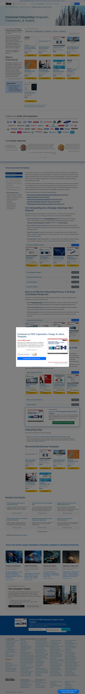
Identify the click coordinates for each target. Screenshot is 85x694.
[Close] (67, 329)
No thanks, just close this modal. (61, 363)
